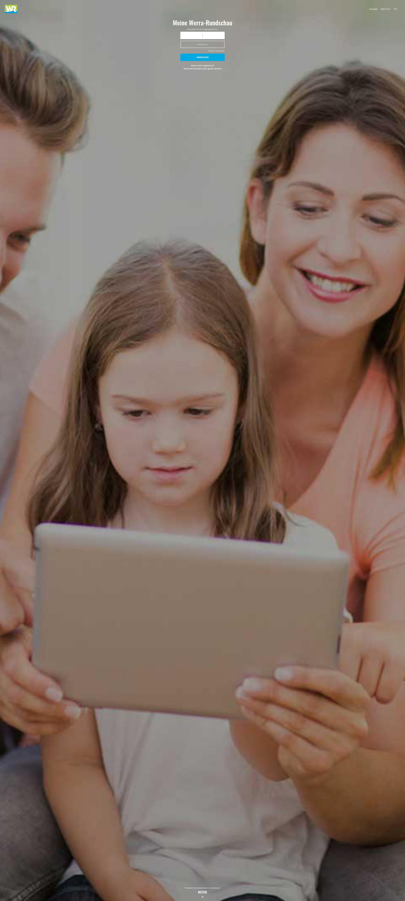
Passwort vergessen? (216, 51)
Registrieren (385, 9)
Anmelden (373, 9)
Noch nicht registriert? (202, 65)
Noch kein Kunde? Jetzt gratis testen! (202, 68)
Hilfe (395, 9)
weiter (202, 892)
